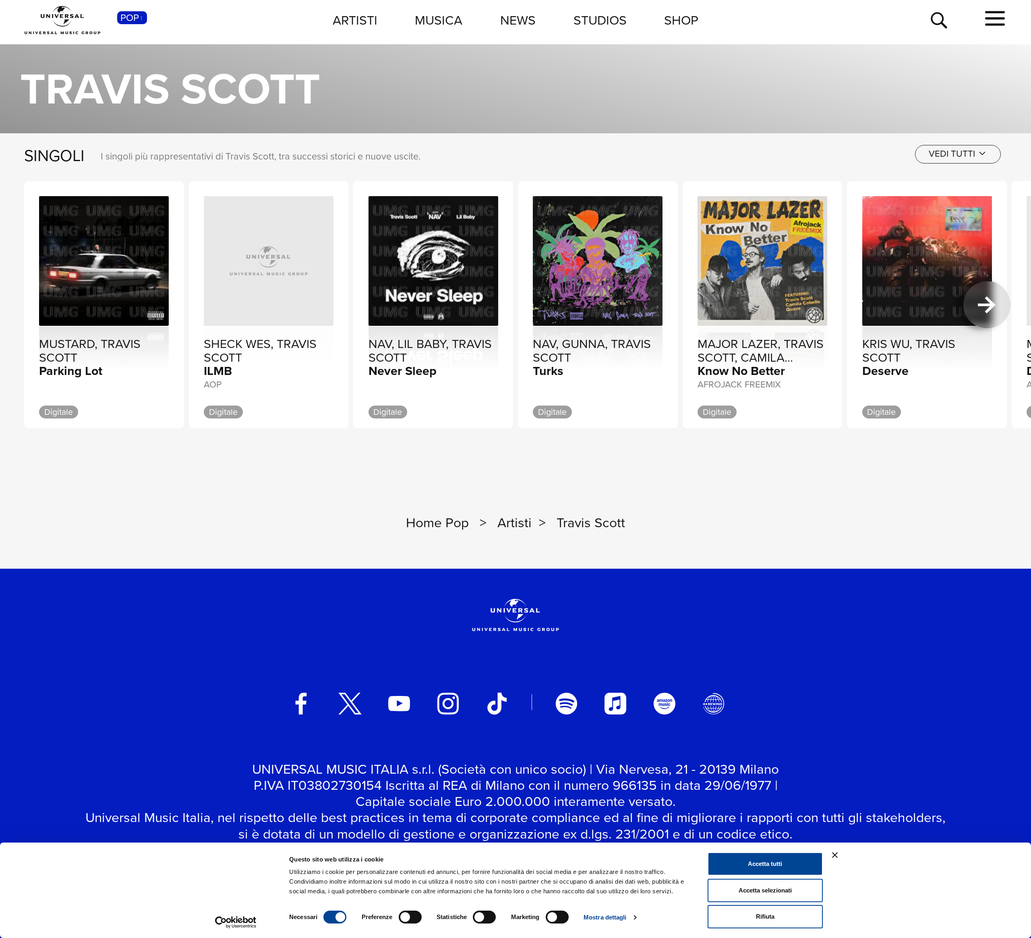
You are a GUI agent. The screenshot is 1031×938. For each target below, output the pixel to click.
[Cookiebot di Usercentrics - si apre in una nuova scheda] (236, 922)
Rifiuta (765, 916)
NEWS (518, 20)
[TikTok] (496, 703)
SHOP (681, 20)
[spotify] (566, 703)
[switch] (410, 917)
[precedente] (44, 304)
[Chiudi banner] (835, 855)
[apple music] (615, 703)
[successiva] (986, 304)
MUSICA (438, 20)
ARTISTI (355, 20)
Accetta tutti (765, 863)
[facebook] (301, 703)
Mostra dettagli (605, 917)
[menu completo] (995, 19)
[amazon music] (664, 703)
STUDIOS (600, 20)
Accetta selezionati (765, 890)
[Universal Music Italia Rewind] (713, 703)
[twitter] (349, 703)
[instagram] (448, 703)
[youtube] (399, 703)
